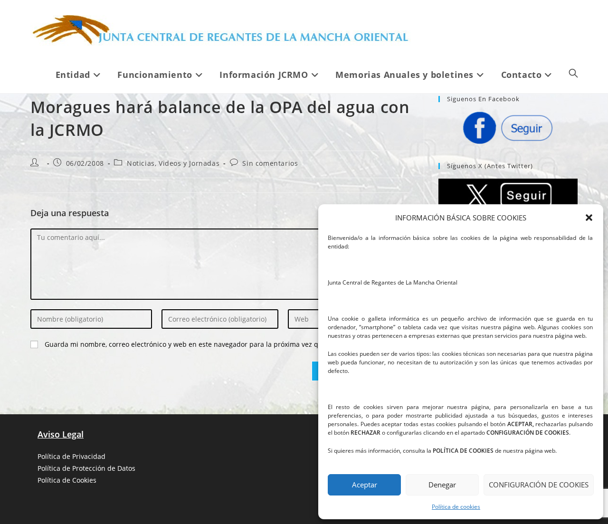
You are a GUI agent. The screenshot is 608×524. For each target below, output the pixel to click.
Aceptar (364, 484)
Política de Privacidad (71, 456)
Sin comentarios (270, 163)
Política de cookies (456, 507)
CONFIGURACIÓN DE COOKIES (539, 484)
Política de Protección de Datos (86, 468)
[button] (589, 217)
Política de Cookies (67, 480)
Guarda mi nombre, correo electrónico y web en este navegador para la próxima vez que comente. (201, 344)
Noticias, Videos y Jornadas (173, 163)
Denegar (442, 484)
